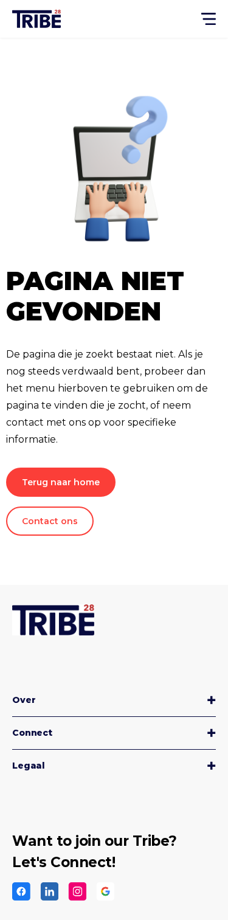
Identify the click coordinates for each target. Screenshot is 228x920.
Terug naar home (61, 482)
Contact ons (50, 521)
